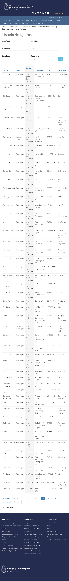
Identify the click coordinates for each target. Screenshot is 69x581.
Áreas (48, 526)
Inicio (4, 27)
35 (27, 498)
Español (60, 17)
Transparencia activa (53, 537)
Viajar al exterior (7, 531)
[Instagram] (38, 13)
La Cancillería (51, 523)
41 (51, 498)
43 (60, 498)
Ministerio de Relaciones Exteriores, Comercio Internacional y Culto (35, 27)
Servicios (7, 20)
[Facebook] (40, 13)
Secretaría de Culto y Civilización (15, 29)
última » (17, 502)
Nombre (34, 41)
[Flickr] (48, 13)
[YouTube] (43, 13)
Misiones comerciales (30, 548)
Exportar (7, 23)
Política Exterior (32, 20)
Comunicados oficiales (39, 23)
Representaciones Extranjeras (33, 534)
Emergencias (60, 13)
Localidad (6, 56)
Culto (4, 542)
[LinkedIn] (45, 13)
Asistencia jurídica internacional (12, 548)
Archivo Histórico (52, 531)
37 (35, 498)
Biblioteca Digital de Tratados (11, 551)
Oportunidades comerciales (32, 551)
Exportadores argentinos (31, 542)
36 (31, 498)
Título (18, 70)
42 (56, 498)
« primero (7, 498)
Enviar (61, 59)
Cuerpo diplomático (8, 545)
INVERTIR (17, 23)
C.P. (32, 49)
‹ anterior (16, 498)
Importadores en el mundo (32, 545)
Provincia (35, 56)
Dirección (6, 49)
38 (39, 498)
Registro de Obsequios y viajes (56, 540)
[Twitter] (35, 13)
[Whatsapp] (33, 13)
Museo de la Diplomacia (54, 534)
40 (47, 498)
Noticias (25, 23)
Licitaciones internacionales (32, 554)
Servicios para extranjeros (10, 534)
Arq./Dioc (6, 41)
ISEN (48, 528)
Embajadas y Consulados (51, 20)
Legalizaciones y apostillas (10, 523)
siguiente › (7, 502)
